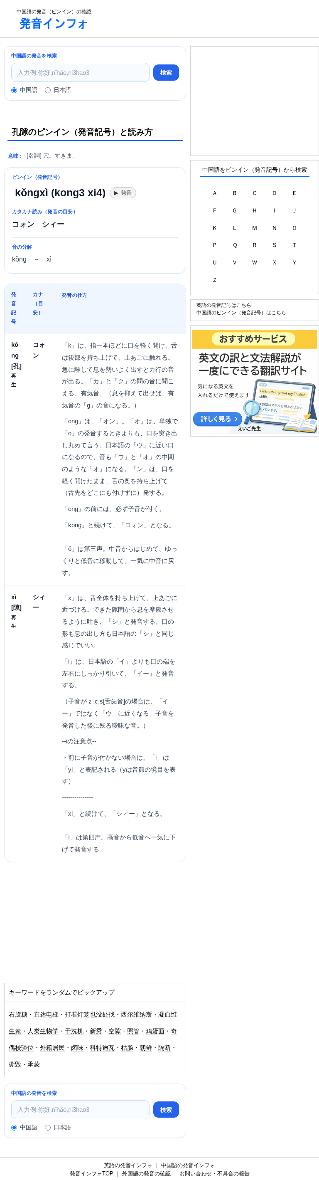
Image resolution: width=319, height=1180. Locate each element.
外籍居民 (52, 1047)
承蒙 (33, 1064)
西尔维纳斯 (136, 1014)
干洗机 (74, 1031)
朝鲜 (146, 1047)
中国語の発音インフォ (188, 1165)
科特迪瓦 (102, 1047)
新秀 (96, 1031)
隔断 (164, 1047)
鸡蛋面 (155, 1031)
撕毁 (15, 1064)
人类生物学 (43, 1031)
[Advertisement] (70, 927)
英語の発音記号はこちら (223, 305)
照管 (133, 1031)
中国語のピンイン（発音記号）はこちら (241, 312)
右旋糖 (18, 1014)
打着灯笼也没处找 (90, 1014)
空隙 (114, 1031)
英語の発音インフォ (128, 1165)
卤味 (77, 1047)
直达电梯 (46, 1014)
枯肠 (127, 1047)
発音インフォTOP (91, 1173)
